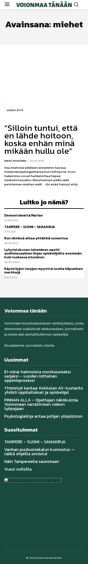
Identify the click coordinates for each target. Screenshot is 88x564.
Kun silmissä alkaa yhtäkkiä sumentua (36, 238)
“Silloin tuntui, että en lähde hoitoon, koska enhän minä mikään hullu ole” (41, 139)
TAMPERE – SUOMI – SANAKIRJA (29, 226)
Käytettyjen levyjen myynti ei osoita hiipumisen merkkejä (43, 270)
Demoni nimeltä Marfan (23, 215)
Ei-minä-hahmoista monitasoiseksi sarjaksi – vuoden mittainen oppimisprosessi (37, 376)
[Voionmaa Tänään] (44, 4)
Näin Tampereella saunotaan (31, 461)
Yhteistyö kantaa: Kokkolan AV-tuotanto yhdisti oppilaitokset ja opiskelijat (43, 390)
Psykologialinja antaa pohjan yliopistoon (43, 416)
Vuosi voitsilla (18, 469)
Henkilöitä (15, 110)
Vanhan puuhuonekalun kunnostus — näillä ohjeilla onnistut (39, 451)
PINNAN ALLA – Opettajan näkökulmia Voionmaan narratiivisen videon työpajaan (41, 404)
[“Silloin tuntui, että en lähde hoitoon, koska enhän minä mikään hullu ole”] (44, 83)
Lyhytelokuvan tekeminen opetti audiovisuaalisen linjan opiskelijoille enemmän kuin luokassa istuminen (43, 253)
